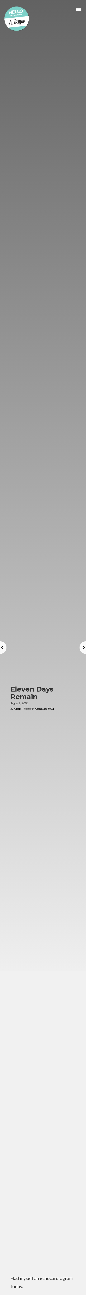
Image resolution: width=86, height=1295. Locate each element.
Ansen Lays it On (44, 708)
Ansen (17, 708)
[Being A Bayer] (16, 30)
